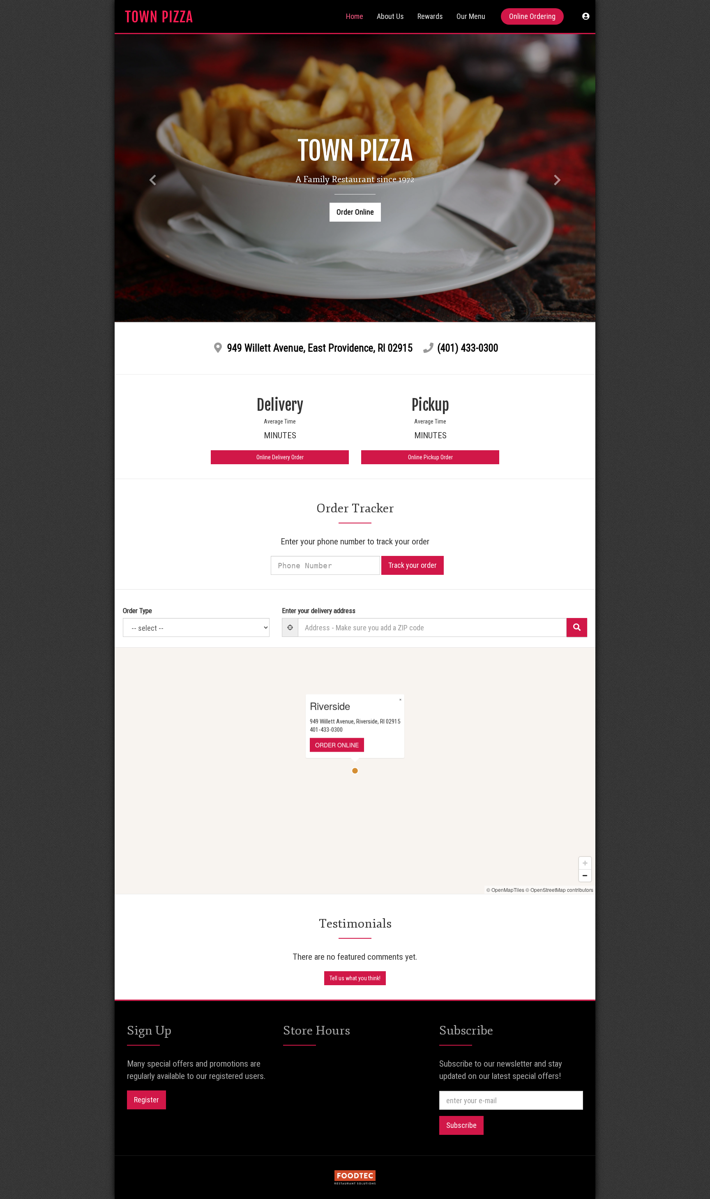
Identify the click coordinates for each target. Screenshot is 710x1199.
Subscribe (461, 1125)
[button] (585, 16)
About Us (390, 16)
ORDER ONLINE (337, 745)
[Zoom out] (585, 875)
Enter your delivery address (318, 610)
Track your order (412, 565)
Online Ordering (532, 16)
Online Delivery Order (280, 457)
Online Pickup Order (430, 457)
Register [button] (146, 1099)
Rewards (430, 16)
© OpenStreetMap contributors (559, 889)
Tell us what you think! (355, 978)
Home (354, 16)
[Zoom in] (585, 863)
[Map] (355, 771)
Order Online (355, 212)
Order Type (137, 610)
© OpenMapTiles (505, 889)
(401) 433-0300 (467, 348)
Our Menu (470, 16)
